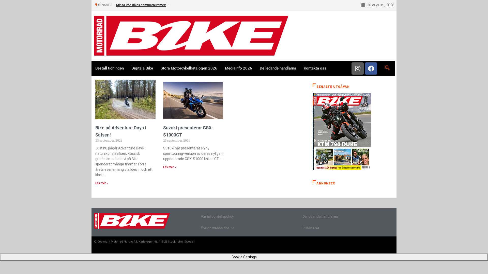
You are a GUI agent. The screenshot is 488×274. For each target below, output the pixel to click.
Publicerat (310, 228)
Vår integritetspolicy (217, 216)
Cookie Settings (244, 257)
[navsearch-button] (387, 68)
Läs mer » (101, 183)
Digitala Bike (142, 68)
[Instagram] (358, 68)
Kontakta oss (315, 68)
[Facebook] (371, 68)
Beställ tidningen (109, 68)
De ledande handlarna (278, 68)
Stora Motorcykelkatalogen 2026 (189, 68)
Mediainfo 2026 (238, 68)
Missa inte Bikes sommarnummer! (141, 5)
